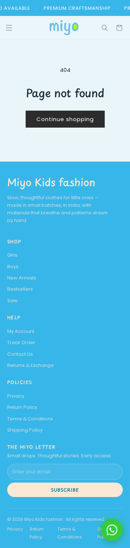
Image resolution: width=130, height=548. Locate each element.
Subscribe (65, 490)
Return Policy (22, 407)
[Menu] (14, 27)
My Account (20, 331)
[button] (104, 27)
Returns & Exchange (30, 365)
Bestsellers (20, 289)
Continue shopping (65, 119)
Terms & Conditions (30, 418)
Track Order (21, 342)
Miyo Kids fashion (51, 182)
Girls (12, 255)
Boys (12, 266)
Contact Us (20, 354)
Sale (12, 300)
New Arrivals (21, 277)
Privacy (15, 396)
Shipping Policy (25, 430)
